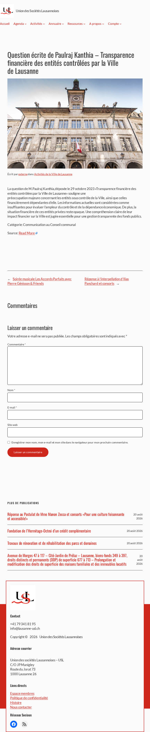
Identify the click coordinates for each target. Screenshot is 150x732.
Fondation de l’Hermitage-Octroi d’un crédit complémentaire (49, 531)
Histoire (15, 703)
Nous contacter (21, 707)
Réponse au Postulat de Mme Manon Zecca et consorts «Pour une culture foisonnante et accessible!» (65, 516)
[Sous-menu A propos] (103, 24)
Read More (27, 233)
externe (22, 174)
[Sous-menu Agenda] (26, 24)
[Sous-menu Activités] (44, 24)
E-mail (12, 407)
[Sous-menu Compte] (120, 24)
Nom (11, 390)
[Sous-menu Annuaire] (63, 24)
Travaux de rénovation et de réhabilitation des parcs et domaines (51, 543)
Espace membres (22, 693)
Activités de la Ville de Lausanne (53, 174)
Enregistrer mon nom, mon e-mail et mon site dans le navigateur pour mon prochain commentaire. (70, 442)
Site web (12, 424)
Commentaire (16, 344)
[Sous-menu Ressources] (84, 24)
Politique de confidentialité (29, 698)
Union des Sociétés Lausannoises (37, 11)
